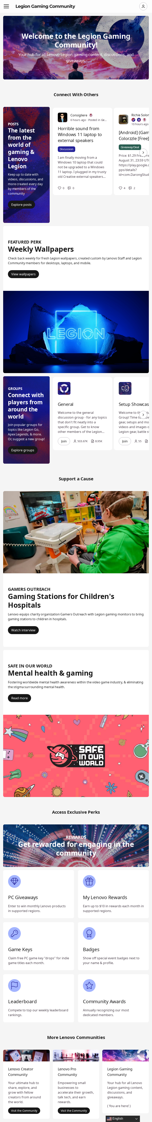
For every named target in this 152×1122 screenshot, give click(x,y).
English (117, 1118)
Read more (19, 698)
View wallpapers (23, 274)
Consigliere (78, 115)
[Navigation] (6, 6)
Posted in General (97, 120)
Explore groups (22, 450)
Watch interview (23, 630)
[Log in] (143, 6)
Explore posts (21, 204)
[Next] (143, 153)
